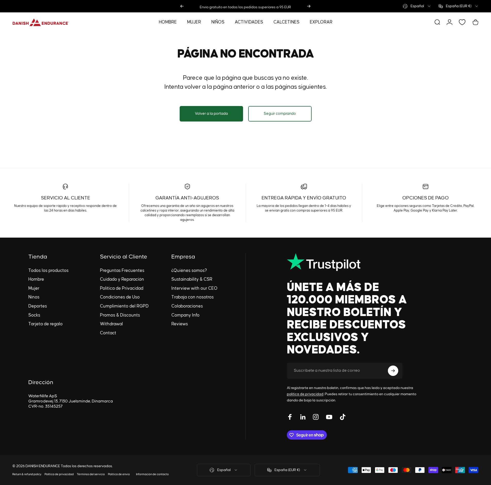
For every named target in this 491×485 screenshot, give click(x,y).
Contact (108, 333)
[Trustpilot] (354, 262)
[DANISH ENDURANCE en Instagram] (316, 417)
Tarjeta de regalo (45, 324)
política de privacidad (305, 394)
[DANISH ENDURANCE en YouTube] (329, 417)
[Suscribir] (393, 371)
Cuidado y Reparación (122, 279)
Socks (34, 315)
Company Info (185, 315)
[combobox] (417, 6)
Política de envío (119, 474)
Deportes (37, 306)
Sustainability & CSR (191, 279)
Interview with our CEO (194, 288)
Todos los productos (48, 270)
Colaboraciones (187, 306)
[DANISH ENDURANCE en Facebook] (290, 417)
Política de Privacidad (121, 288)
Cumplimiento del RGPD (124, 306)
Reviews (179, 324)
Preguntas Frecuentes (122, 270)
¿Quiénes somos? (189, 270)
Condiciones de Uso (120, 297)
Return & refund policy (26, 474)
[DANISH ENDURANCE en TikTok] (342, 417)
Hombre (36, 279)
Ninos (33, 297)
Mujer (33, 288)
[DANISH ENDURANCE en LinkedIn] (302, 416)
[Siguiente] (308, 6)
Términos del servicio (91, 474)
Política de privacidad (59, 474)
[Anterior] (182, 6)
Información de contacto (152, 474)
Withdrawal (111, 324)
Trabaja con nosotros (192, 297)
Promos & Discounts (120, 315)
